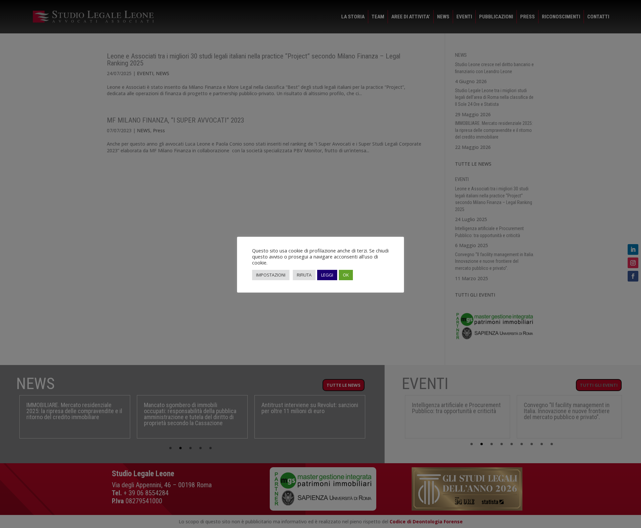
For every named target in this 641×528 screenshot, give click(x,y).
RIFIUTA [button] (304, 275)
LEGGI (327, 275)
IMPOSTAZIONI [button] (270, 275)
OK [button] (346, 275)
